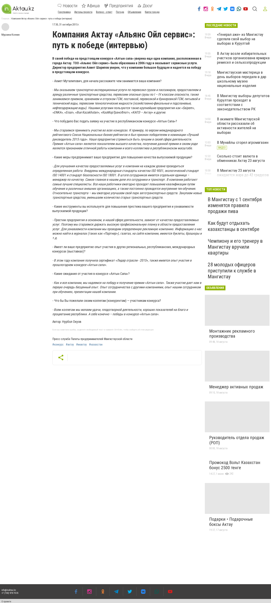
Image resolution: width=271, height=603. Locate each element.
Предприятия (121, 6)
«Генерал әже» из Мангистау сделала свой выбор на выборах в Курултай (240, 39)
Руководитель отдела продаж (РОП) (236, 440)
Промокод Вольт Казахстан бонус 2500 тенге (234, 465)
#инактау (81, 344)
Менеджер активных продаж (236, 386)
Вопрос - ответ (104, 12)
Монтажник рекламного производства (232, 334)
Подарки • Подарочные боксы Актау (231, 522)
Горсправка (64, 12)
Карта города (152, 12)
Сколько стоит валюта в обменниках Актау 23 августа (241, 158)
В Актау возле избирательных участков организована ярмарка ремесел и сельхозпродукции (243, 58)
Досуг (148, 6)
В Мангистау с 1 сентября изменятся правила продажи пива (235, 205)
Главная (5, 18)
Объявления (134, 12)
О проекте (6, 601)
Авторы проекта (83, 12)
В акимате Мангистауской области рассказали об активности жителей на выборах (238, 126)
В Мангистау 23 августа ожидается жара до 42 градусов (243, 172)
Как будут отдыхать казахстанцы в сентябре (233, 226)
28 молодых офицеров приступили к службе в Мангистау (232, 270)
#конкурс (58, 344)
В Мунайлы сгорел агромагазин (242, 142)
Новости (70, 6)
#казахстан (96, 344)
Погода (120, 12)
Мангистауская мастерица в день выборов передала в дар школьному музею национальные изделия (241, 79)
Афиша (93, 6)
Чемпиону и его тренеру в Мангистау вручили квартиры (235, 247)
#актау (70, 344)
